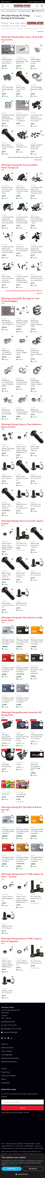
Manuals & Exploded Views (10, 1058)
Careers (4, 1068)
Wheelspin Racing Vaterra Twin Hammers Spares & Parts (21, 425)
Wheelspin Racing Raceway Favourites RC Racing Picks (21, 713)
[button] (2, 6)
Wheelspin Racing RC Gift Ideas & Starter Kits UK (21, 808)
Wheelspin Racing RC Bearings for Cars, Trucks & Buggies (20, 299)
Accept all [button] (11, 1169)
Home (3, 11)
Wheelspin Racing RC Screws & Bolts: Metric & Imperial (19, 166)
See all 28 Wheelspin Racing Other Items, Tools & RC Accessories (25, 158)
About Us (4, 1044)
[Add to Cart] (12, 45)
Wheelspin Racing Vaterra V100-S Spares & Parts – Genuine (22, 875)
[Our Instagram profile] (5, 1037)
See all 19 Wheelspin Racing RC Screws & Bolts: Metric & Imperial (23, 292)
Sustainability (5, 1082)
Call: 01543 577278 (9, 1025)
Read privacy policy (11, 1165)
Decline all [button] (33, 1169)
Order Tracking (6, 1051)
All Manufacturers (11, 11)
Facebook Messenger (10, 1032)
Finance (3, 1079)
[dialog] (22, 1166)
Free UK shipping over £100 (36, 1)
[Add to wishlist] (12, 49)
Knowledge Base (6, 1054)
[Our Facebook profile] (2, 1037)
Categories (39, 16)
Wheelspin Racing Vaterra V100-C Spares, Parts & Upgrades (21, 940)
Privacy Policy (5, 1072)
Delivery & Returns (7, 1047)
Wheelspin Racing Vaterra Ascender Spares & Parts (22, 522)
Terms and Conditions (8, 1075)
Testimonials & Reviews (9, 1061)
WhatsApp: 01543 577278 (12, 1028)
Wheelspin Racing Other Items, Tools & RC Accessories (22, 38)
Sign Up (22, 1108)
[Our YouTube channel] (8, 1037)
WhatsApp (7, 1)
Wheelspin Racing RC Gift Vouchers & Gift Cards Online (21, 619)
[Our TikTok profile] (11, 1037)
